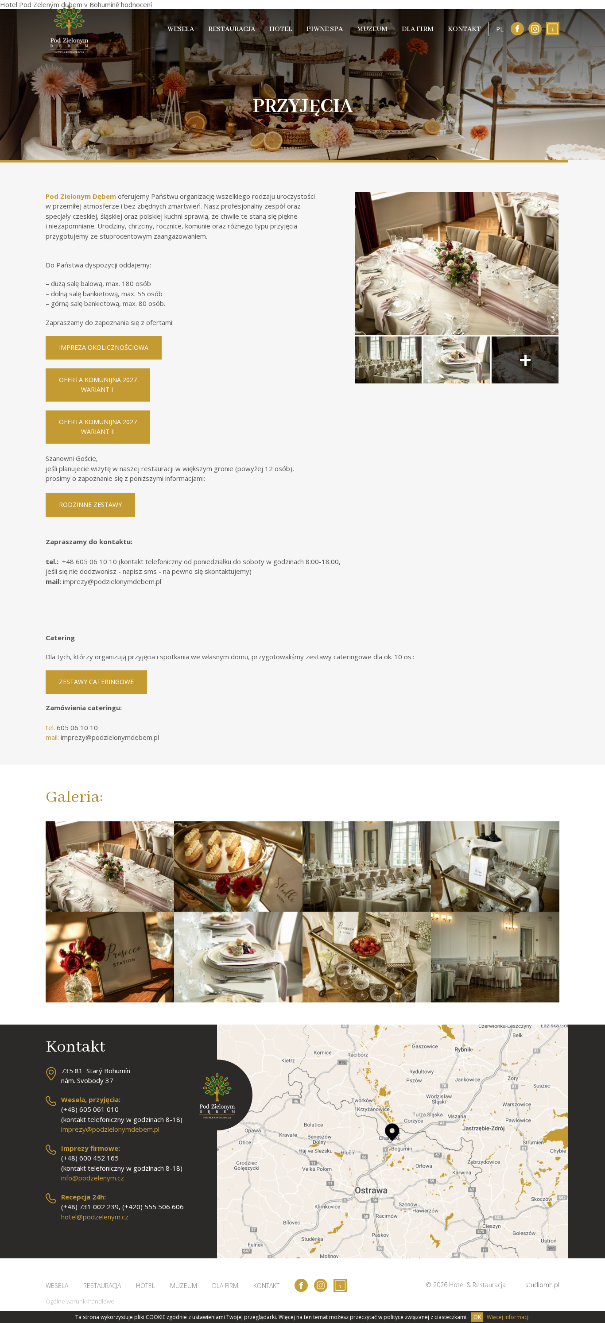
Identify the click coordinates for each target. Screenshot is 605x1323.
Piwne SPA (324, 29)
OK (477, 1317)
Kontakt (464, 29)
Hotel (280, 29)
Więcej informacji (508, 1317)
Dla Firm (418, 29)
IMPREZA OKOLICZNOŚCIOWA (103, 347)
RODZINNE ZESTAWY (90, 504)
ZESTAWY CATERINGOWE (96, 681)
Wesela (180, 29)
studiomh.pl (542, 1284)
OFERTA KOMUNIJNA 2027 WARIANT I (98, 384)
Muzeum (372, 29)
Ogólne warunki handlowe (80, 1301)
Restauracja (231, 29)
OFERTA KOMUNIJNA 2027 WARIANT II (98, 427)
